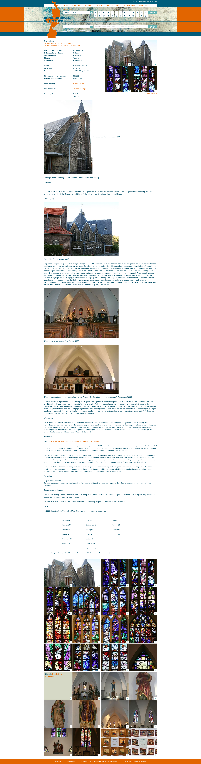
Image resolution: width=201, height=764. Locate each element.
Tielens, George (79, 89)
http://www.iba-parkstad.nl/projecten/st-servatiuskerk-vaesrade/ (74, 441)
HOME (66, 5)
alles (65, 27)
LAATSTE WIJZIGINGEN (125, 5)
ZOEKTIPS (76, 5)
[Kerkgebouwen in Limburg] (57, 19)
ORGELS (109, 5)
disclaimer (58, 761)
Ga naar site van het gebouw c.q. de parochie (62, 46)
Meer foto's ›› (151, 93)
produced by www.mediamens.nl (135, 761)
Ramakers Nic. (79, 84)
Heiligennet (71, 761)
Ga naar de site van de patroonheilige (59, 43)
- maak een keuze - (71, 12)
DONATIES (68, 9)
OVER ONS (143, 5)
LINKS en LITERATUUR (93, 5)
